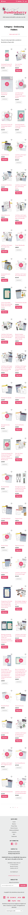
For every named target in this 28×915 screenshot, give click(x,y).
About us (14, 824)
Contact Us (14, 832)
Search (14, 821)
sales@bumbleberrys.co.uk (14, 875)
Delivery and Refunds (14, 830)
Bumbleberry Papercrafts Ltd (18, 892)
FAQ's (14, 834)
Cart (25, 1)
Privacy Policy (14, 826)
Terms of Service (14, 828)
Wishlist (20, 1)
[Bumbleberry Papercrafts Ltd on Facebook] (12, 843)
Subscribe (23, 885)
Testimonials (14, 836)
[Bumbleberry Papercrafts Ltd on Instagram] (16, 843)
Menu (4, 1)
